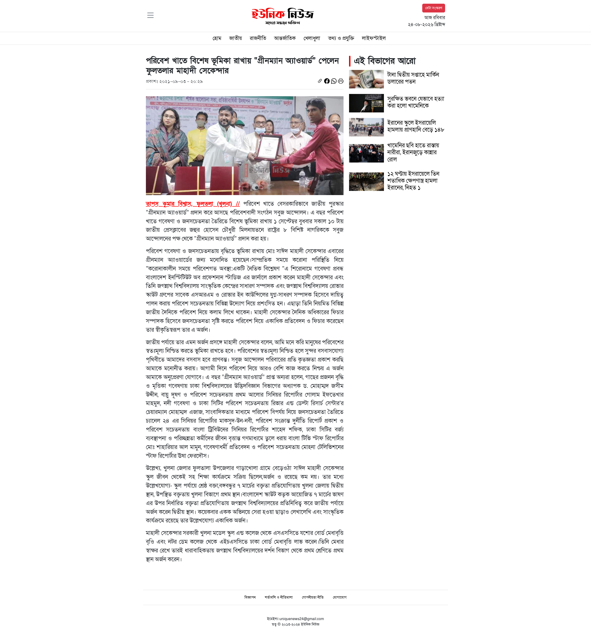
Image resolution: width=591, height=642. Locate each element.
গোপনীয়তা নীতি (313, 597)
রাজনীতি (258, 38)
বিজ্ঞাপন (250, 597)
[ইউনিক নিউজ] (281, 15)
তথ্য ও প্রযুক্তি (341, 38)
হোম (217, 38)
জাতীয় (235, 38)
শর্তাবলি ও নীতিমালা (279, 597)
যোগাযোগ (340, 597)
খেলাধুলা (312, 38)
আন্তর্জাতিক (285, 38)
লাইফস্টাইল (374, 38)
